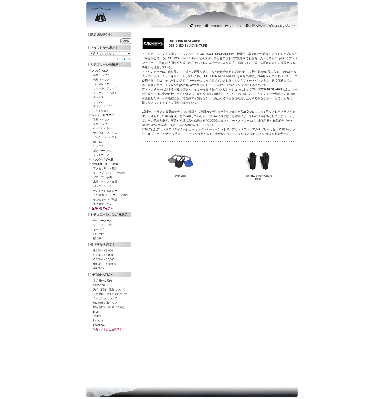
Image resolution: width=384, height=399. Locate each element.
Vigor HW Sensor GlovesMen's (258, 177)
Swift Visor (180, 175)
